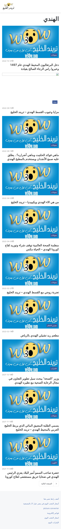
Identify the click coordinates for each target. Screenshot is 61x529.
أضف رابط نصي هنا (51, 499)
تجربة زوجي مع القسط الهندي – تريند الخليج (33, 292)
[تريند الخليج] (8, 6)
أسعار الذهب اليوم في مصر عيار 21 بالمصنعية (41, 503)
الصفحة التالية (46, 483)
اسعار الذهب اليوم (52, 518)
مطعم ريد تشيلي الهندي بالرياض (40, 335)
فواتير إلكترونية (53, 513)
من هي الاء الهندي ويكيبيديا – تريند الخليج (35, 202)
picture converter (51, 508)
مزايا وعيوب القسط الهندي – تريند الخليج (34, 112)
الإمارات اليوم (53, 522)
